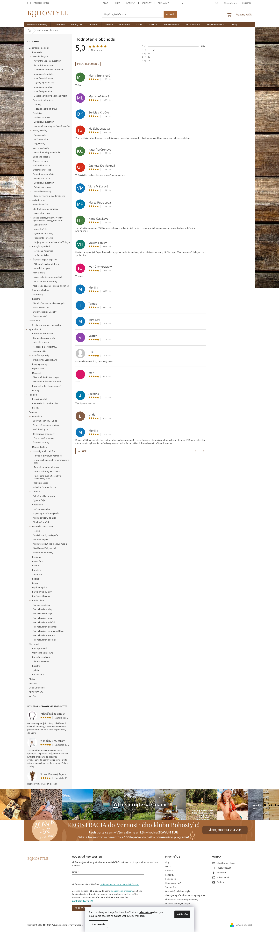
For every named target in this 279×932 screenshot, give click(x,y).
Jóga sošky (39, 143)
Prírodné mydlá (40, 539)
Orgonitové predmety (44, 434)
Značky (32, 696)
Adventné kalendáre (44, 65)
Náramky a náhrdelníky (44, 451)
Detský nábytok (40, 399)
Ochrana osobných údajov (177, 903)
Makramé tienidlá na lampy (46, 377)
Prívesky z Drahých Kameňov (48, 455)
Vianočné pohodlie (43, 91)
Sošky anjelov (40, 135)
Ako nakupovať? (173, 883)
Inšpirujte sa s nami (143, 804)
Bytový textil (35, 329)
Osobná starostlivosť (42, 526)
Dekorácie (37, 52)
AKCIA (32, 679)
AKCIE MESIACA (36, 692)
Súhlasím (182, 914)
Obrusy (35, 390)
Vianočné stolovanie (43, 78)
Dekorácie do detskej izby (45, 403)
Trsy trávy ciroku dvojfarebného (49, 196)
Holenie (36, 531)
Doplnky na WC (40, 316)
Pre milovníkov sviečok (44, 622)
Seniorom (37, 574)
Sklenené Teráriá (41, 157)
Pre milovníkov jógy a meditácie (48, 631)
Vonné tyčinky (40, 224)
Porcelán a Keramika (43, 251)
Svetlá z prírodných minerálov (46, 325)
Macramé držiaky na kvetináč (47, 381)
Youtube (221, 882)
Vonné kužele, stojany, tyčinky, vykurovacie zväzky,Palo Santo (48, 219)
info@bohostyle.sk (226, 863)
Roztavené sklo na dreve (45, 109)
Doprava (130, 3)
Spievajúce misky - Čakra (45, 421)
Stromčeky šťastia (42, 170)
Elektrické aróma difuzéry (45, 209)
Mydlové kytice (39, 587)
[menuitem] (37, 24)
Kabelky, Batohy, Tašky (44, 487)
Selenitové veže (42, 178)
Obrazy (37, 104)
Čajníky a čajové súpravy (45, 259)
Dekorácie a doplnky (39, 48)
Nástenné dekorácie (43, 100)
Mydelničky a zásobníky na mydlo (49, 303)
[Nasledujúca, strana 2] (196, 451)
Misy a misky (39, 272)
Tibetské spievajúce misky (46, 425)
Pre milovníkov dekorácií (45, 626)
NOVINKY (33, 683)
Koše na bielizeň (41, 307)
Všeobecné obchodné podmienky (181, 899)
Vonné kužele (40, 229)
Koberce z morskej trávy (45, 347)
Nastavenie (98, 924)
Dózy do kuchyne (41, 268)
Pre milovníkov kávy (42, 609)
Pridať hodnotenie (88, 63)
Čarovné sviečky (41, 442)
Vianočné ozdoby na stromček (48, 69)
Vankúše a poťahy (41, 355)
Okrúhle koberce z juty (44, 338)
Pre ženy (36, 557)
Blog (105, 3)
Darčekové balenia (41, 596)
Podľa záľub (38, 600)
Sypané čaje (39, 500)
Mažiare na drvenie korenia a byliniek (51, 286)
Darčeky (33, 412)
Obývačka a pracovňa (42, 652)
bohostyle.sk (223, 877)
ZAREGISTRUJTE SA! (82, 901)
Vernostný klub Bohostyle (177, 891)
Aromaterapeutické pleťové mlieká (50, 544)
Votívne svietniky (42, 117)
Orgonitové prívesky (44, 438)
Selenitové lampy (42, 187)
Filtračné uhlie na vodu (44, 496)
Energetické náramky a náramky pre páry (51, 461)
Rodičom (36, 570)
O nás (117, 3)
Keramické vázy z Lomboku (47, 152)
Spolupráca (170, 887)
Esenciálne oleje (42, 213)
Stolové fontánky (41, 165)
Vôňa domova (38, 200)
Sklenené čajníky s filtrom (46, 264)
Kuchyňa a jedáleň (41, 246)
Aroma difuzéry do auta (44, 518)
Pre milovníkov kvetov (44, 635)
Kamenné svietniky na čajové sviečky (52, 126)
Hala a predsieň (39, 648)
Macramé (36, 373)
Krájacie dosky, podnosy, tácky (48, 277)
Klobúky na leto (40, 483)
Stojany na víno (40, 161)
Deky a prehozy (39, 364)
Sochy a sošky (40, 130)
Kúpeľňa (36, 299)
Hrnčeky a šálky (41, 255)
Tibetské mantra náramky (46, 467)
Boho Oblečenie (37, 687)
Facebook (221, 872)
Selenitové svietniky (44, 122)
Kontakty (146, 3)
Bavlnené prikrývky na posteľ (46, 386)
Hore (83, 451)
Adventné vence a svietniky (47, 61)
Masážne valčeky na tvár (45, 548)
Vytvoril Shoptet (244, 925)
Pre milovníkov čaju (42, 613)
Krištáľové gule (40, 429)
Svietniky (37, 113)
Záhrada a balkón (40, 290)
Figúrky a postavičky (44, 82)
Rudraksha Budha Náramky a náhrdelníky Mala (47, 477)
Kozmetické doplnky (43, 552)
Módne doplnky (39, 447)
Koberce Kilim (40, 351)
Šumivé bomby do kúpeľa (45, 535)
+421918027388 (224, 868)
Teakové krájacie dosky (45, 281)
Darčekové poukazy (42, 592)
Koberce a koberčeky (42, 333)
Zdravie (36, 491)
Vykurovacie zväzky (43, 233)
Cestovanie (37, 504)
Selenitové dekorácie (43, 174)
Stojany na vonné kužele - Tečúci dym (52, 242)
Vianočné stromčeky (44, 74)
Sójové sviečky (40, 204)
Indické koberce (41, 342)
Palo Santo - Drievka (43, 238)
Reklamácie (163, 3)
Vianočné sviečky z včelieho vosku (50, 96)
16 (203, 451)
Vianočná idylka (40, 56)
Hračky (35, 408)
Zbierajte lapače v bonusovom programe (185, 895)
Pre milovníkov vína (42, 618)
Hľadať (170, 14)
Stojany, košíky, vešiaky (45, 312)
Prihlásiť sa (82, 908)
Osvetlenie (34, 320)
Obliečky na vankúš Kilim (45, 360)
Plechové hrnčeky (41, 522)
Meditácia (37, 416)
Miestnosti (34, 644)
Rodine (35, 579)
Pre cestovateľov (41, 605)
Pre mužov (37, 561)
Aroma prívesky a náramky (47, 471)
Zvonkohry (38, 294)
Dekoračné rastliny (42, 191)
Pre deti (33, 395)
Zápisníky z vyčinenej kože (46, 513)
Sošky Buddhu (41, 139)
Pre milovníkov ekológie (45, 639)
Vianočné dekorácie (43, 87)
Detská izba (38, 674)
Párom (35, 583)
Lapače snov (38, 368)
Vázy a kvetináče (41, 148)
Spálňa (35, 670)
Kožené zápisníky (41, 509)
